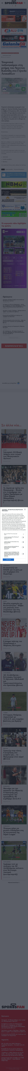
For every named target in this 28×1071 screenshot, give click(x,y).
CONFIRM (8, 559)
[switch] (23, 537)
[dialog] (14, 535)
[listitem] (14, 534)
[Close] (25, 509)
